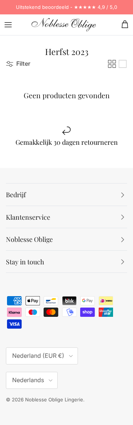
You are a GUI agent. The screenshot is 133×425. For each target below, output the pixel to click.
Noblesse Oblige (29, 239)
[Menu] (8, 25)
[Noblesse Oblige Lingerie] (63, 24)
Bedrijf (16, 194)
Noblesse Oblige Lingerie (54, 399)
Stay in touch (25, 261)
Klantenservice (28, 217)
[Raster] (112, 63)
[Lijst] (122, 63)
